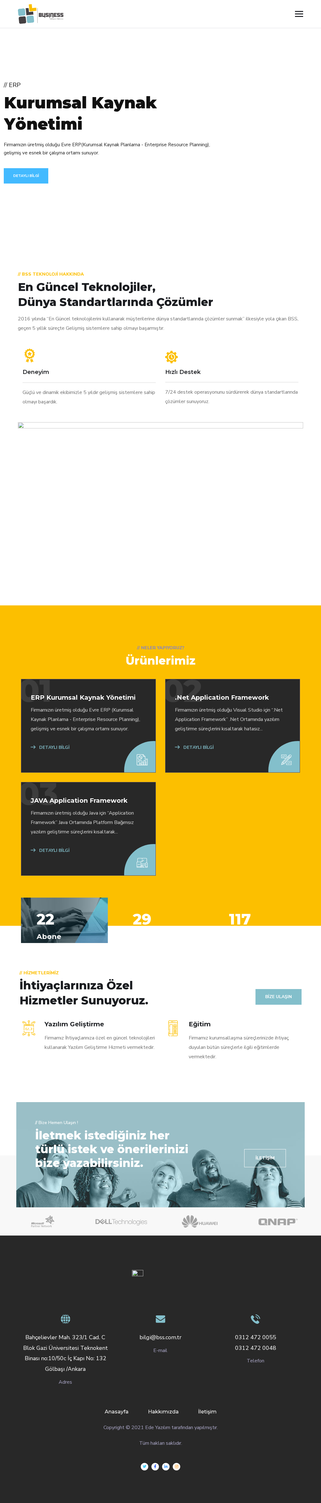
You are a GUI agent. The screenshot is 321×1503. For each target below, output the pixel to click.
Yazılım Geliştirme (74, 1024)
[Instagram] (176, 1466)
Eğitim (200, 1024)
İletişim (207, 1412)
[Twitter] (144, 1466)
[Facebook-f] (155, 1466)
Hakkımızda (163, 1412)
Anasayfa (117, 1412)
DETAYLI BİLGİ (26, 175)
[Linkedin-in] (166, 1466)
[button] (265, 1158)
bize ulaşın (278, 997)
